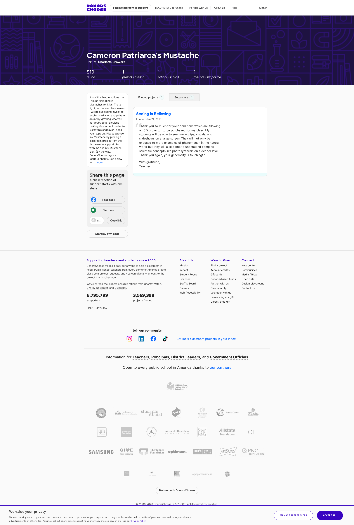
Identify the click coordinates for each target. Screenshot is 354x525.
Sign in (263, 7)
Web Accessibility (190, 292)
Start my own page (107, 234)
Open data (248, 279)
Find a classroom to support (130, 7)
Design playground (253, 283)
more (99, 162)
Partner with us (198, 7)
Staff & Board (188, 283)
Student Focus (188, 274)
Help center (249, 265)
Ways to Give (220, 260)
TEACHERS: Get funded (169, 7)
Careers (184, 288)
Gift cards (216, 274)
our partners (220, 367)
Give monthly (218, 288)
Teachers (141, 357)
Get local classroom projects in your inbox (206, 339)
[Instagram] (129, 338)
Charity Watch (152, 283)
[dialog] (177, 515)
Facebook (108, 200)
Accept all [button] (330, 515)
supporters (97, 297)
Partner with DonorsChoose (177, 490)
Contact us (248, 288)
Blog (254, 274)
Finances (185, 279)
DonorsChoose (96, 7)
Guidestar (120, 287)
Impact (184, 270)
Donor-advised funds (223, 279)
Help (234, 7)
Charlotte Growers (111, 62)
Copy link (116, 220)
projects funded (143, 297)
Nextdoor (109, 210)
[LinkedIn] (141, 338)
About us (219, 7)
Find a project (219, 265)
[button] (107, 220)
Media (245, 274)
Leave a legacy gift (222, 297)
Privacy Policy (138, 520)
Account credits (220, 270)
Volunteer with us (221, 292)
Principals (160, 357)
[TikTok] (165, 338)
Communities (249, 270)
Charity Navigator (97, 287)
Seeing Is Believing (153, 113)
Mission (184, 265)
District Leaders (185, 357)
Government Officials (229, 357)
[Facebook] (153, 338)
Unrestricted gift (220, 301)
